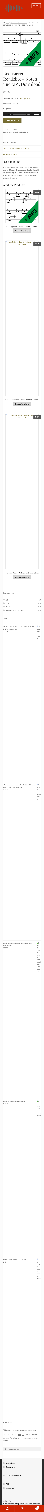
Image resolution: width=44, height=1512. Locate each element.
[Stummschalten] (32, 114)
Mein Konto (7, 1508)
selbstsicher (27, 1438)
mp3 (21, 1434)
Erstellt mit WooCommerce (30, 1504)
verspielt (35, 1438)
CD (7, 600)
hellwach (10, 1434)
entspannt (22, 1430)
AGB (7, 1484)
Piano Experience (24, 98)
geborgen (5, 1434)
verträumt (5, 1440)
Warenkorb (33, 1506)
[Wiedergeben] (6, 114)
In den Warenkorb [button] (22, 231)
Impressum (10, 1488)
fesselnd (27, 1430)
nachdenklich (28, 1434)
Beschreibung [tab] (9, 142)
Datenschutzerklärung (14, 1475)
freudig (34, 1430)
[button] (37, 31)
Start (7, 23)
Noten (8, 607)
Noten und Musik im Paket (19, 23)
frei (31, 1430)
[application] (22, 114)
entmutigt (17, 1430)
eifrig (7, 1430)
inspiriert (15, 1434)
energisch (11, 1430)
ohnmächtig (6, 1438)
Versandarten (10, 1463)
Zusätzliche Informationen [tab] (16, 148)
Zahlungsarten (11, 1467)
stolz (31, 1438)
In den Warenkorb (12, 120)
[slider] (37, 114)
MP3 (7, 603)
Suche (22, 1508)
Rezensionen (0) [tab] (10, 155)
